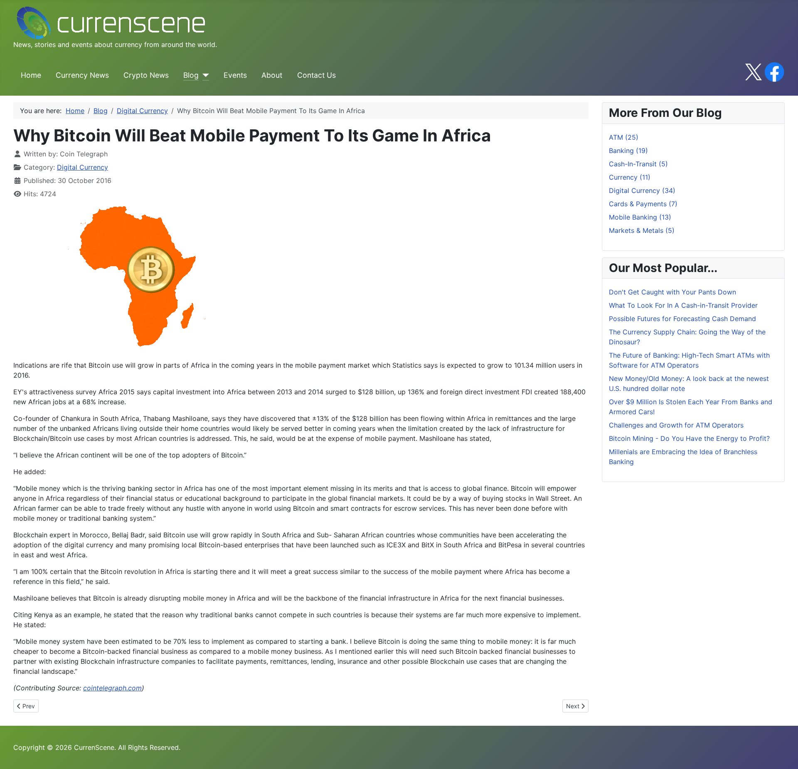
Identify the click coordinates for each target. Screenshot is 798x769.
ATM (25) (623, 137)
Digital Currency (82, 167)
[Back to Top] (783, 753)
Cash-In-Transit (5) (638, 164)
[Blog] (204, 75)
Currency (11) (629, 177)
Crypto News (146, 75)
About (271, 75)
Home (31, 75)
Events (235, 75)
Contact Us (316, 75)
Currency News (82, 75)
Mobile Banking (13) (640, 217)
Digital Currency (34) (642, 190)
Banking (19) (628, 150)
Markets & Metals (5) (642, 230)
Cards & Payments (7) (643, 204)
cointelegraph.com (112, 688)
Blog (191, 75)
